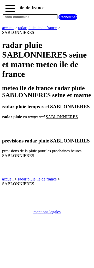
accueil (8, 28)
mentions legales (47, 212)
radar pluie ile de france (37, 28)
